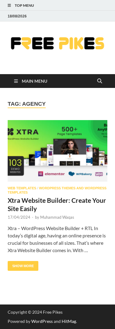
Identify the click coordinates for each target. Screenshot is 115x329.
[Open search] (99, 81)
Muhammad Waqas (57, 217)
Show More (21, 264)
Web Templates (22, 188)
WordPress (42, 321)
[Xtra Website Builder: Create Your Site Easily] (57, 151)
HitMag (69, 321)
